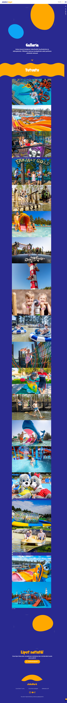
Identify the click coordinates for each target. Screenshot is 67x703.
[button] (65, 700)
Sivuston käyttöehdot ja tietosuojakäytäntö (32, 696)
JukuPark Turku (20, 688)
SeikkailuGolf (45, 688)
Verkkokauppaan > (33, 661)
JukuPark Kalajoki (33, 688)
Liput (65, 11)
